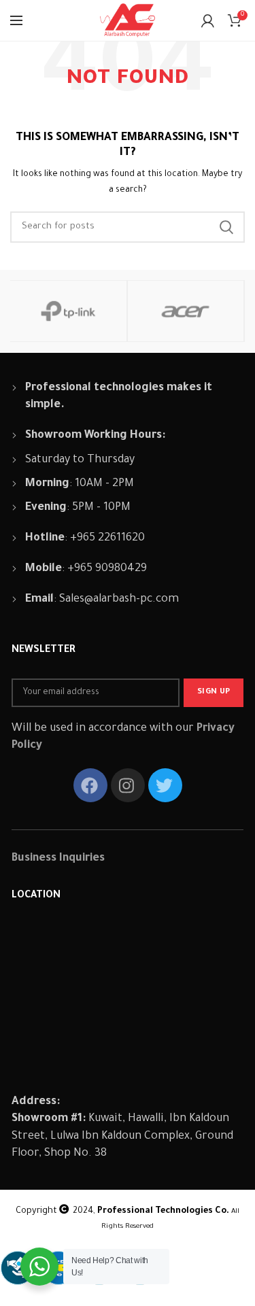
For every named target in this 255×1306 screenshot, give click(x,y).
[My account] (207, 20)
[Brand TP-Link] (68, 311)
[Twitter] (165, 785)
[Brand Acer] (185, 311)
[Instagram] (128, 785)
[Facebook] (90, 785)
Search (226, 227)
